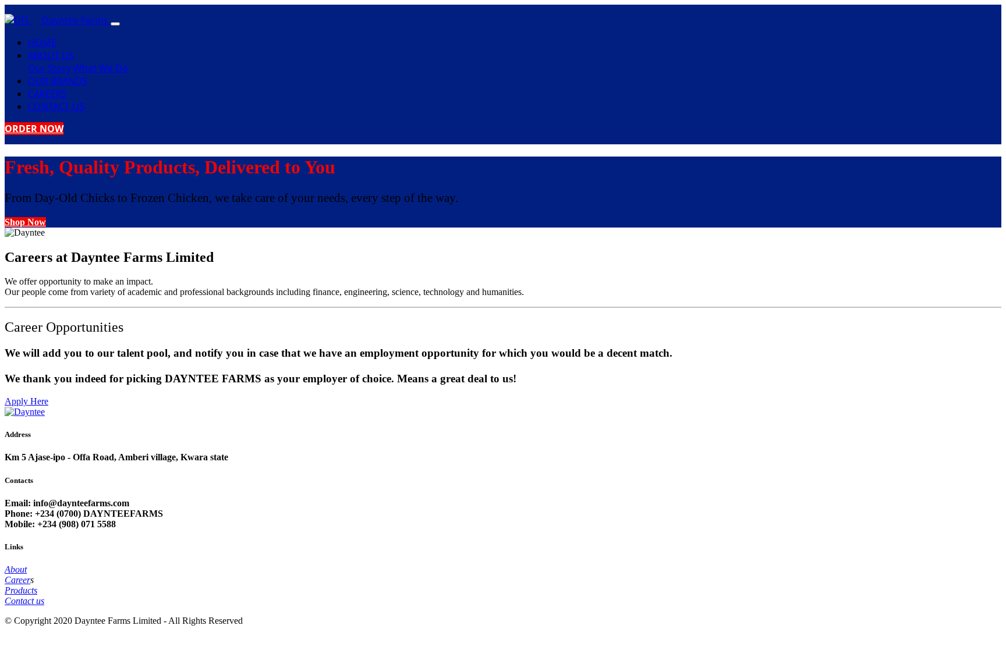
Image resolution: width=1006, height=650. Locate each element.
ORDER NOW (34, 128)
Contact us (24, 601)
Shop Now (25, 222)
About (16, 569)
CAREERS (47, 93)
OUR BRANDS (57, 80)
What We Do (100, 68)
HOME (42, 42)
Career (17, 580)
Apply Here (26, 401)
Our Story (49, 68)
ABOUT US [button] (51, 55)
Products (21, 590)
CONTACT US (56, 106)
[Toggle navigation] (115, 24)
